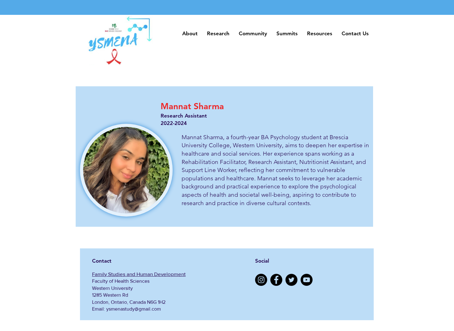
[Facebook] (276, 280)
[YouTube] (307, 280)
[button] (190, 33)
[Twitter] (291, 280)
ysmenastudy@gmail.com (133, 309)
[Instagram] (261, 280)
